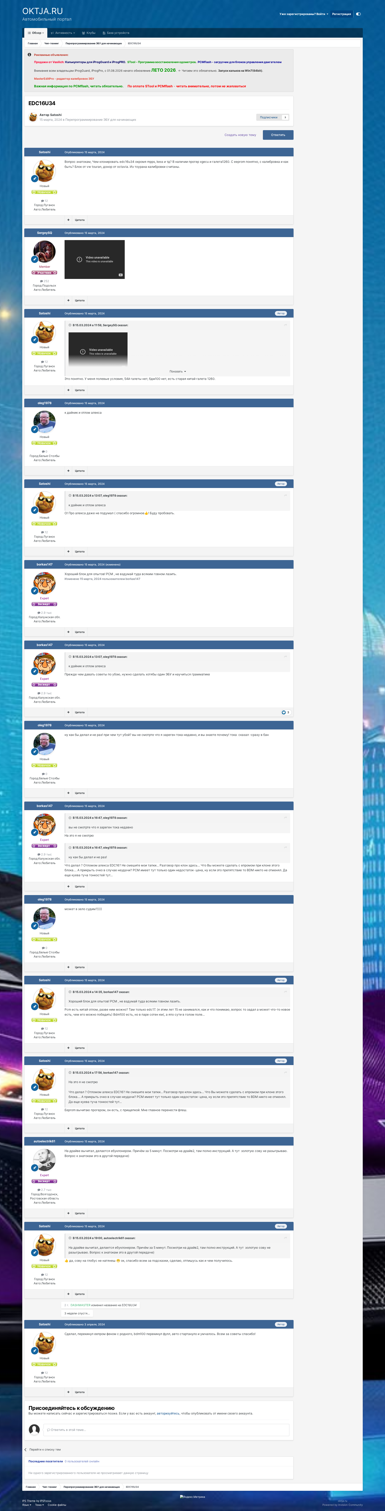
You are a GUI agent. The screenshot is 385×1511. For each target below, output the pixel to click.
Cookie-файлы (57, 1504)
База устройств (117, 32)
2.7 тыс (46, 1189)
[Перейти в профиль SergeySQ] (44, 251)
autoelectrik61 (44, 1141)
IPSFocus (45, 1500)
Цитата (80, 219)
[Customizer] (358, 14)
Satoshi (44, 152)
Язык (26, 1504)
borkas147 (45, 564)
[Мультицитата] (68, 219)
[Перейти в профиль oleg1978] (44, 422)
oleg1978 (45, 403)
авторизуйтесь (168, 1413)
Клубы (90, 32)
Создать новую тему (240, 135)
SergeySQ (44, 233)
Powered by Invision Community (342, 1504)
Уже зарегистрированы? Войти (303, 14)
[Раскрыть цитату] (70, 325)
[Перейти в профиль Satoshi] (32, 117)
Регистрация (341, 14)
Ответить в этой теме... (68, 1430)
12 (46, 200)
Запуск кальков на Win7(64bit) (240, 70)
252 (46, 281)
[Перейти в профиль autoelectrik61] (44, 1160)
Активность (63, 32)
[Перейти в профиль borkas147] (44, 583)
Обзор (36, 32)
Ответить (278, 135)
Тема (38, 1504)
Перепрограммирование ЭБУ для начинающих (100, 120)
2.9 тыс (46, 612)
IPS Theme (28, 1500)
